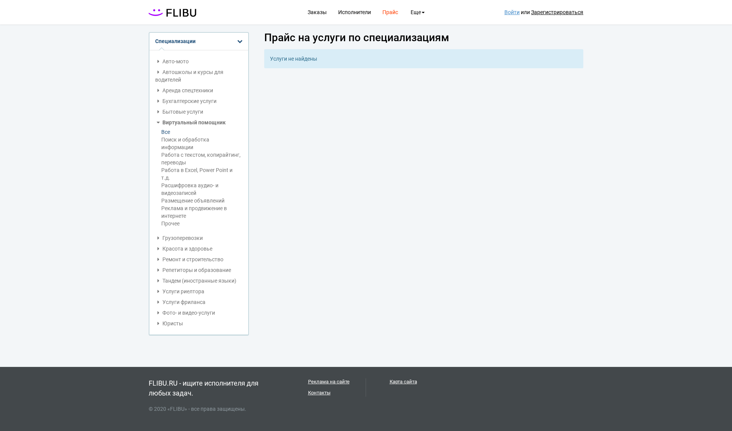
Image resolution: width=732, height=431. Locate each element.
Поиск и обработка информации (185, 143)
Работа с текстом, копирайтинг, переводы (201, 159)
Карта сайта (403, 381)
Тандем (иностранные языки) (198, 281)
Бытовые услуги (182, 112)
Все (165, 132)
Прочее (170, 223)
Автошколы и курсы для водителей (189, 76)
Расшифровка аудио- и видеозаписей (189, 189)
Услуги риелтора (182, 291)
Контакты (319, 393)
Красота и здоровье (186, 249)
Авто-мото (175, 61)
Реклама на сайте (329, 381)
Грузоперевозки (182, 238)
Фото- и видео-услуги (188, 313)
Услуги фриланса (183, 302)
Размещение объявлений (193, 201)
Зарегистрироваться (557, 12)
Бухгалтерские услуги (189, 101)
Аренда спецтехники (187, 90)
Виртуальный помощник (193, 122)
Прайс (390, 12)
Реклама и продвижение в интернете (194, 212)
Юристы (172, 323)
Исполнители (354, 12)
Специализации (175, 41)
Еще (416, 12)
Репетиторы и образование (196, 270)
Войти (512, 12)
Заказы (317, 12)
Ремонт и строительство (192, 259)
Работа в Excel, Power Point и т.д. (197, 174)
